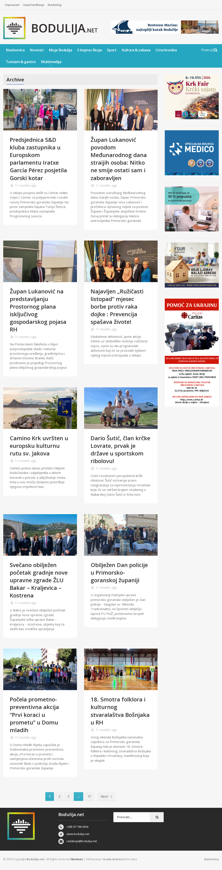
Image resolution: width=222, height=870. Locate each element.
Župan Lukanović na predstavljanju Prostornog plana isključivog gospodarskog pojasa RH (38, 310)
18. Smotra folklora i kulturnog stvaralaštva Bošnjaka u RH (120, 710)
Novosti (36, 49)
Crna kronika (166, 49)
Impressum (12, 5)
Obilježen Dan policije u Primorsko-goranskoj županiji (119, 572)
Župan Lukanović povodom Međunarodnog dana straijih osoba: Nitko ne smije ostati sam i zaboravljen (119, 159)
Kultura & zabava (136, 49)
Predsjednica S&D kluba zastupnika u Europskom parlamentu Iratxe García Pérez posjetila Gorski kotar (38, 159)
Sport (111, 49)
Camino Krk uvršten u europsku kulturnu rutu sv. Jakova (39, 445)
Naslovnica (15, 49)
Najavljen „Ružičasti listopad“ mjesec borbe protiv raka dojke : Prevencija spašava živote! (117, 306)
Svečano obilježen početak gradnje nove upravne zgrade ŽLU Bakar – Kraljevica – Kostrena (39, 580)
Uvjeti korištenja (33, 5)
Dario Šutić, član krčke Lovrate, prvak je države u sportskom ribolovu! (120, 449)
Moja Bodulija (60, 49)
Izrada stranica (113, 859)
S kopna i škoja (89, 49)
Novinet (77, 859)
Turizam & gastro (21, 61)
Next (105, 796)
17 (89, 796)
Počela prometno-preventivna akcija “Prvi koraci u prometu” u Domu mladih (34, 714)
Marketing (54, 5)
